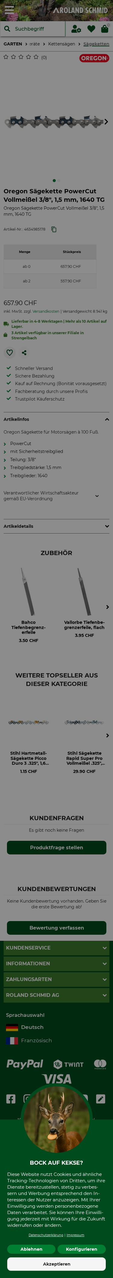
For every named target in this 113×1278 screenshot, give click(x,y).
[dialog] (56, 639)
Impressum (75, 1235)
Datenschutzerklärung (46, 1235)
